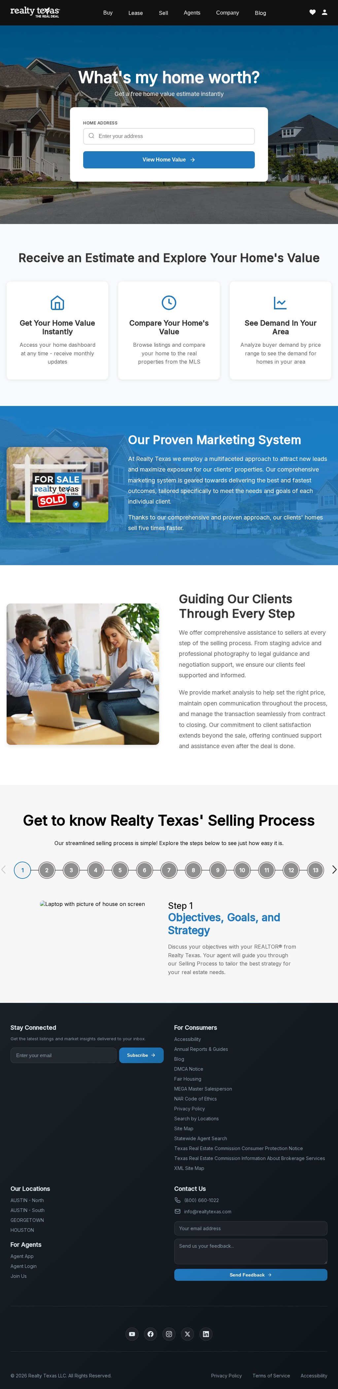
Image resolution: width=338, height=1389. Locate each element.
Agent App (22, 1256)
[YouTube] (132, 1334)
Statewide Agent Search (200, 1138)
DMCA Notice (188, 1069)
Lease (135, 13)
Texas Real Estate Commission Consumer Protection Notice (238, 1148)
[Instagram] (169, 1334)
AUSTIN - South (28, 1210)
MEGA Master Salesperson (203, 1089)
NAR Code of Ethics (195, 1098)
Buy (108, 13)
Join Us (19, 1276)
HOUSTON (22, 1230)
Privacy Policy (189, 1108)
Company (227, 13)
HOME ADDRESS (100, 122)
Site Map (183, 1128)
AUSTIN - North (27, 1200)
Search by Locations (196, 1118)
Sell (163, 13)
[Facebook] (150, 1334)
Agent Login (24, 1266)
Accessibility (187, 1039)
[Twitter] (187, 1334)
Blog (260, 13)
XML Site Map (189, 1168)
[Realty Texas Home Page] (35, 13)
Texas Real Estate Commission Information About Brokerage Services (249, 1158)
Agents (192, 13)
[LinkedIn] (206, 1334)
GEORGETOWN (27, 1220)
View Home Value (164, 159)
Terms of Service (271, 1375)
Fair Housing (187, 1079)
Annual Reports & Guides (201, 1049)
